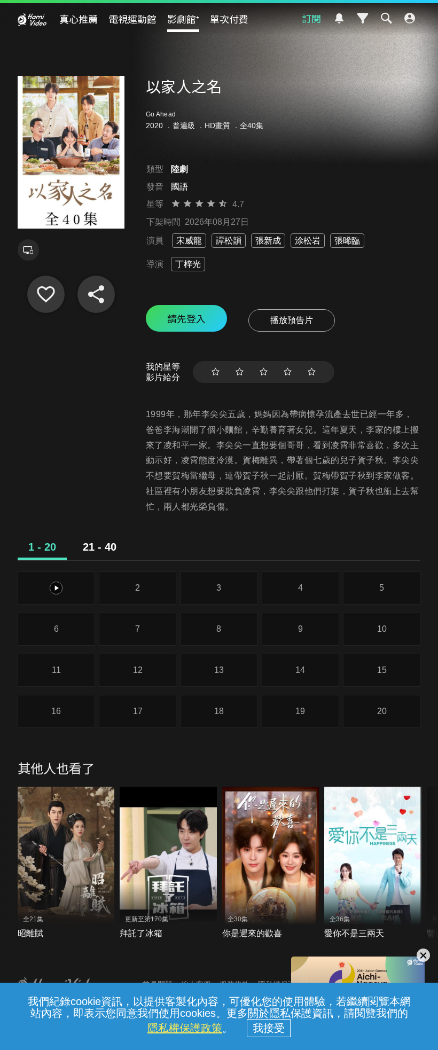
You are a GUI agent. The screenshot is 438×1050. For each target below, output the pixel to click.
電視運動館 (132, 19)
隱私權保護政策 (184, 1028)
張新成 (268, 240)
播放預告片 (291, 320)
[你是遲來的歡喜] (270, 863)
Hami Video (32, 19)
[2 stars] (240, 372)
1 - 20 (42, 547)
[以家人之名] (46, 294)
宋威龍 (189, 240)
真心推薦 (78, 19)
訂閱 (311, 18)
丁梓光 (188, 264)
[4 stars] (288, 372)
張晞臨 (347, 240)
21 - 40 (99, 547)
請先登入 (186, 318)
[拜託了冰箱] (168, 863)
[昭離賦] (66, 863)
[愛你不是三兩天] (372, 863)
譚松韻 (228, 240)
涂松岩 (307, 240)
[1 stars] (216, 372)
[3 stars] (264, 372)
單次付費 (229, 19)
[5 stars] (312, 372)
